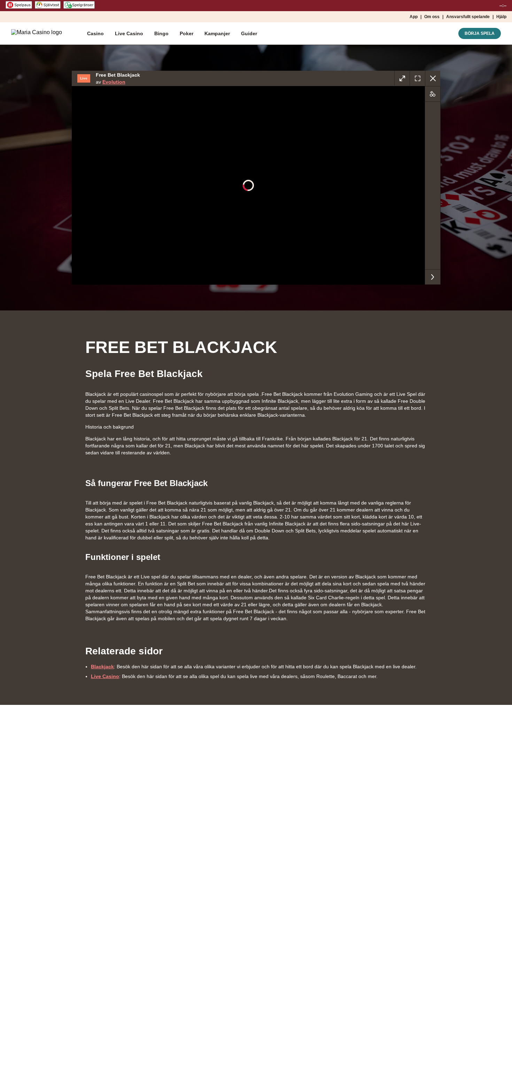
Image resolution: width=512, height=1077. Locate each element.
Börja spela (480, 33)
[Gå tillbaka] (432, 78)
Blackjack (102, 666)
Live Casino (105, 676)
